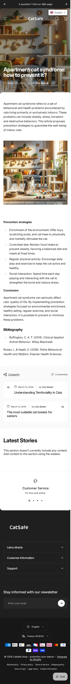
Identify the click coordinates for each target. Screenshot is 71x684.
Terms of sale (18, 673)
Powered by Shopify (35, 664)
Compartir (13, 374)
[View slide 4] (42, 500)
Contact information (47, 673)
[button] (55, 12)
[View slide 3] (38, 500)
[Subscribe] (58, 608)
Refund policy (11, 669)
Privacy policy (25, 669)
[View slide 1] (29, 500)
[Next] (66, 4)
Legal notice (31, 673)
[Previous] (5, 4)
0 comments (61, 374)
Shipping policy (56, 669)
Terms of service (41, 669)
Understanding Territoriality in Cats (38, 392)
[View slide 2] (33, 500)
